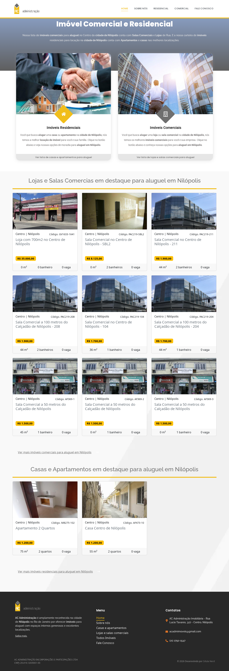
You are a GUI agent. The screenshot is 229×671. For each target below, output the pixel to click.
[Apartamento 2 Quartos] (45, 499)
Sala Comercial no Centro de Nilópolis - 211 (177, 241)
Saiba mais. (21, 635)
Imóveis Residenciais (63, 127)
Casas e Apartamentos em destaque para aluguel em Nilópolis (114, 469)
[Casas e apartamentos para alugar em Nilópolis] (63, 83)
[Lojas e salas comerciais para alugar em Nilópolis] (165, 83)
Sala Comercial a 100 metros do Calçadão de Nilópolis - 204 (180, 324)
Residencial (161, 8)
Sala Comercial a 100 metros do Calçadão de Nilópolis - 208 (42, 324)
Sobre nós (140, 8)
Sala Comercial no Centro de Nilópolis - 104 (108, 324)
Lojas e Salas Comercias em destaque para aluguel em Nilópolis (114, 180)
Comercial (181, 8)
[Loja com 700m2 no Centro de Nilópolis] (45, 211)
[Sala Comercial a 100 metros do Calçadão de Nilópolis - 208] (45, 293)
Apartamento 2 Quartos (35, 528)
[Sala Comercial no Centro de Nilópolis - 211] (184, 211)
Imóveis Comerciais (165, 127)
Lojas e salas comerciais (112, 633)
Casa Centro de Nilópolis (105, 528)
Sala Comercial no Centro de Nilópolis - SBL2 (108, 241)
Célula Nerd (209, 661)
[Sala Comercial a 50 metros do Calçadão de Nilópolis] (45, 376)
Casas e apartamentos (111, 628)
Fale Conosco (204, 8)
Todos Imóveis (106, 638)
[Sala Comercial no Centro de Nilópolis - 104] (114, 293)
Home (124, 8)
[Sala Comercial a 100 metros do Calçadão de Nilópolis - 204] (184, 293)
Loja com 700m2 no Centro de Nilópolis (40, 241)
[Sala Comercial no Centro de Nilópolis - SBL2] (114, 211)
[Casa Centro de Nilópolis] (114, 499)
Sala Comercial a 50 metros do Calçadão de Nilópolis (41, 406)
